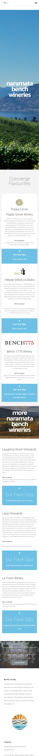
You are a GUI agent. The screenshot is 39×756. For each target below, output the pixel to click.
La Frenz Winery (12, 578)
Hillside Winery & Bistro (19, 280)
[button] (19, 662)
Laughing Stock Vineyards (19, 449)
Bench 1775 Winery (19, 351)
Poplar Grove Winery (19, 214)
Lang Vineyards (12, 513)
